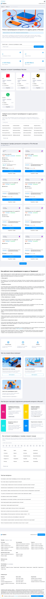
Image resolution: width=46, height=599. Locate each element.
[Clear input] (41, 122)
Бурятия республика (16, 130)
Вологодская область (6, 132)
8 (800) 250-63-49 (19, 328)
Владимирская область (27, 130)
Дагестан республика (27, 132)
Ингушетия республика (38, 135)
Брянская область (5, 130)
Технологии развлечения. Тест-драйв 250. (11, 211)
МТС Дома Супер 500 (6, 154)
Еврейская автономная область (7, 135)
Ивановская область (27, 135)
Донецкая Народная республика (39, 132)
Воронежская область (17, 132)
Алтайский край (26, 125)
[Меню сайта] (44, 1)
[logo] (3, 3)
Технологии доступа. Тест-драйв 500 (10, 182)
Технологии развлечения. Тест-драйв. (33, 182)
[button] (23, 37)
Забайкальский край (16, 135)
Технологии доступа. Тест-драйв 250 (10, 239)
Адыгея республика (5, 125)
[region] (23, 446)
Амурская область (37, 125)
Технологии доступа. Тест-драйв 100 (32, 211)
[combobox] (17, 47)
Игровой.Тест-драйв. (29, 154)
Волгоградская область (38, 130)
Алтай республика (16, 125)
